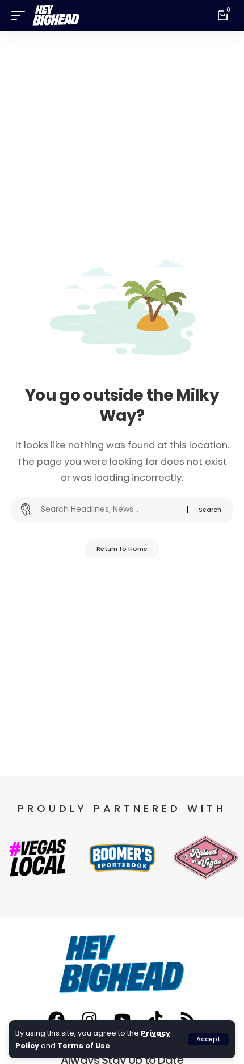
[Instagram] (89, 1019)
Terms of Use (83, 1045)
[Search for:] (109, 509)
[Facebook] (56, 1019)
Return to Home (122, 548)
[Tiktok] (154, 1019)
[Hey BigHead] (56, 15)
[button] (208, 1039)
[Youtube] (122, 1019)
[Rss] (187, 1019)
